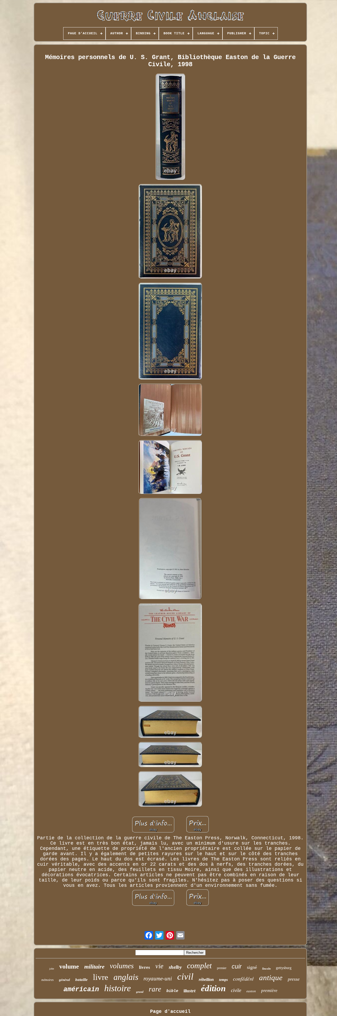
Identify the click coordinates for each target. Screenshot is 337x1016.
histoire (117, 988)
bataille (81, 980)
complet (199, 965)
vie (159, 966)
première (269, 990)
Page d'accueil (170, 1011)
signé (252, 967)
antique (271, 977)
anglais (125, 977)
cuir (237, 966)
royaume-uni (157, 978)
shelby (175, 967)
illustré (190, 991)
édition (213, 988)
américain (81, 989)
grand (139, 991)
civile (236, 990)
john (51, 968)
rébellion (206, 979)
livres (144, 967)
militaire (94, 966)
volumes (122, 966)
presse (294, 979)
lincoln (266, 968)
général (64, 980)
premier (221, 968)
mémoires (47, 980)
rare (155, 989)
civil (185, 976)
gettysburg (283, 968)
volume (69, 966)
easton (251, 991)
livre (100, 977)
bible (172, 991)
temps (223, 980)
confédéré (243, 978)
